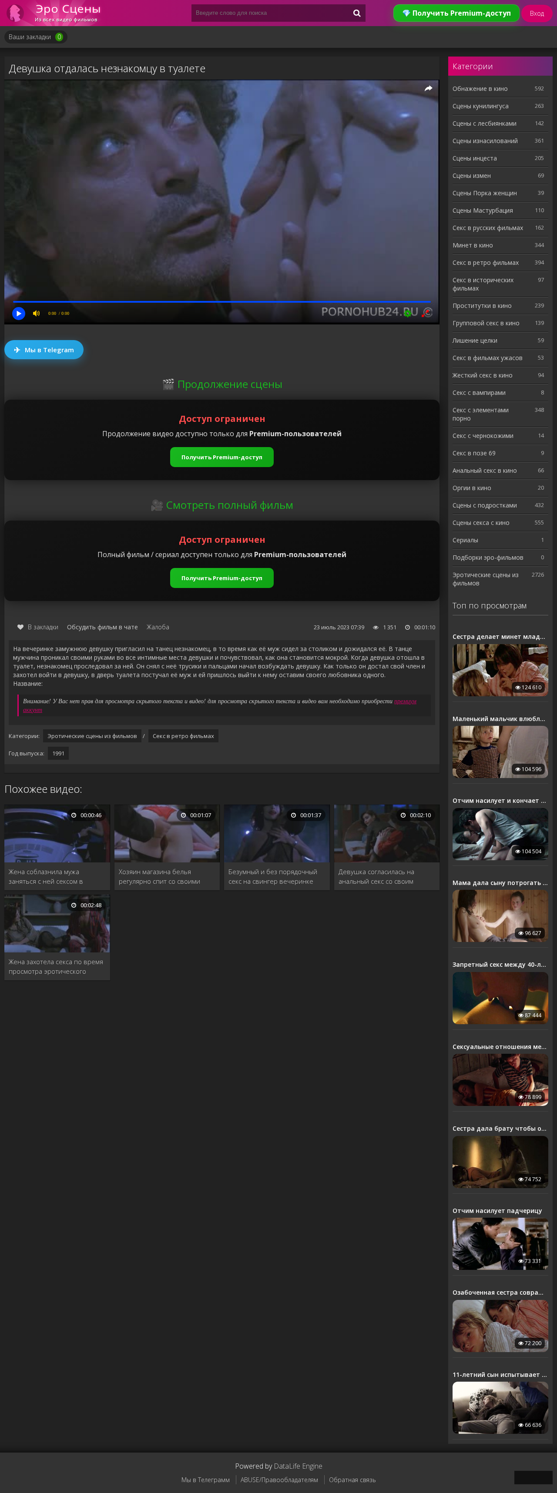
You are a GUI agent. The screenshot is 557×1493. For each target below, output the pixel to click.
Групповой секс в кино (486, 323)
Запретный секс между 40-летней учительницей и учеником (500, 965)
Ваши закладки (35, 37)
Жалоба (158, 627)
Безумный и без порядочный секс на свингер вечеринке (272, 876)
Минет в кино (473, 245)
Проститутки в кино (482, 305)
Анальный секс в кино (485, 470)
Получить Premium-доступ (221, 457)
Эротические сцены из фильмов (92, 736)
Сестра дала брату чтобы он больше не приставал (500, 1128)
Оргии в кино (472, 488)
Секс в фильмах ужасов (488, 358)
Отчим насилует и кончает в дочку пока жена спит (500, 801)
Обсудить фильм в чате (102, 627)
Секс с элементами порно (481, 414)
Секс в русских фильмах (488, 228)
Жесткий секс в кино (483, 375)
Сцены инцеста (475, 158)
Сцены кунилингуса (481, 106)
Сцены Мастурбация (483, 210)
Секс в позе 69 (474, 453)
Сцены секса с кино (481, 522)
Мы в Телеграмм (205, 1480)
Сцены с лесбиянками (485, 123)
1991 (58, 753)
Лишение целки (475, 340)
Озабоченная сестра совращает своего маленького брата (500, 1292)
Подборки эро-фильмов (488, 557)
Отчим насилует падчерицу (497, 1211)
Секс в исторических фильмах (483, 284)
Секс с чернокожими (483, 435)
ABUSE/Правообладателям (279, 1480)
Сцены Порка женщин (485, 193)
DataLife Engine (298, 1466)
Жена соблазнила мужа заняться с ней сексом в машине (46, 876)
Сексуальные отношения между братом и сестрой (500, 1047)
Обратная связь (352, 1480)
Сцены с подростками (485, 505)
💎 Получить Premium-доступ (456, 13)
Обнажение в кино (480, 88)
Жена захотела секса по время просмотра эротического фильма (56, 966)
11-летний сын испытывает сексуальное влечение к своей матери (500, 1375)
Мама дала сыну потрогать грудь (500, 883)
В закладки (43, 627)
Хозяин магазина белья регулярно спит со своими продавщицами (159, 876)
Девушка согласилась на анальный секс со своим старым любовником (376, 876)
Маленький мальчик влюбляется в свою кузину (500, 719)
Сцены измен (472, 175)
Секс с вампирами (479, 392)
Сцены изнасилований (485, 141)
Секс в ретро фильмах (183, 736)
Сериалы (465, 540)
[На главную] (56, 13)
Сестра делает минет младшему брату (500, 637)
